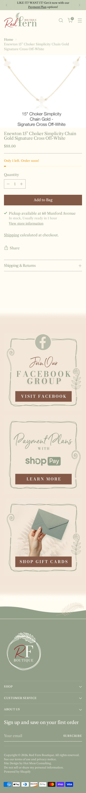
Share (15, 248)
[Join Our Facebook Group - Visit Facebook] (43, 372)
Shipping (11, 235)
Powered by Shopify (17, 771)
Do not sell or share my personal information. (34, 767)
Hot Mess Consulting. (37, 763)
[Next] (79, 5)
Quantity (11, 174)
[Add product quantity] (21, 184)
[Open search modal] (60, 20)
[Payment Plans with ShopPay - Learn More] (43, 454)
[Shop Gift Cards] (43, 537)
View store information (26, 223)
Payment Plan (37, 7)
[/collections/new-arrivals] (43, 317)
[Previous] (6, 5)
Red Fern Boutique (41, 755)
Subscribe (72, 736)
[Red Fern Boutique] (20, 20)
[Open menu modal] (79, 20)
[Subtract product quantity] (8, 184)
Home (8, 40)
